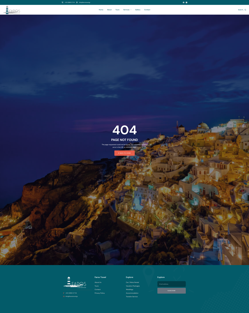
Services (126, 10)
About (109, 10)
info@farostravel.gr (84, 2)
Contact (147, 10)
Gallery (137, 10)
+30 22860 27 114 (70, 2)
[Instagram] (186, 2)
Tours (117, 10)
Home (101, 10)
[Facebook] (183, 2)
